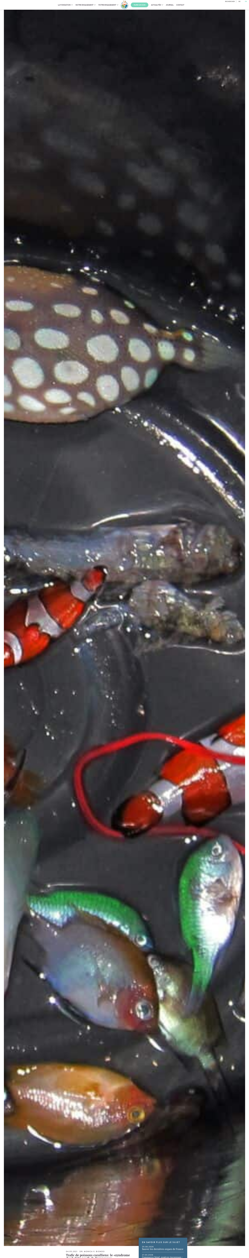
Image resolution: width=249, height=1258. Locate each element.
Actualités (156, 5)
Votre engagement (107, 5)
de (239, 1)
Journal (170, 5)
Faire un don (140, 5)
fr (246, 1)
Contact (180, 5)
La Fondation (64, 5)
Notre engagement (84, 5)
